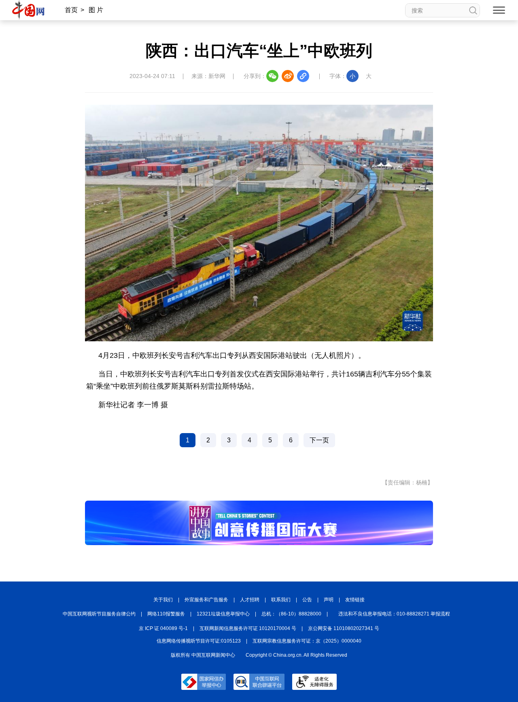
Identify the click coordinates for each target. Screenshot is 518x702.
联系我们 (281, 600)
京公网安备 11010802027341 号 (343, 628)
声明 (328, 600)
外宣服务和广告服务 (206, 600)
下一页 (319, 440)
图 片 (96, 9)
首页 (71, 9)
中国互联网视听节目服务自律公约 (99, 614)
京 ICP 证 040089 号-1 (163, 628)
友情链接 (355, 600)
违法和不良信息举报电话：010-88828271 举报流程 (394, 614)
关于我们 (163, 600)
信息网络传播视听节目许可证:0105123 (199, 641)
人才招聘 (249, 600)
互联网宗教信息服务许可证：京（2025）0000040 (307, 641)
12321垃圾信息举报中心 (223, 614)
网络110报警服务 (166, 614)
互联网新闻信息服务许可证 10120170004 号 (248, 628)
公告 (307, 600)
